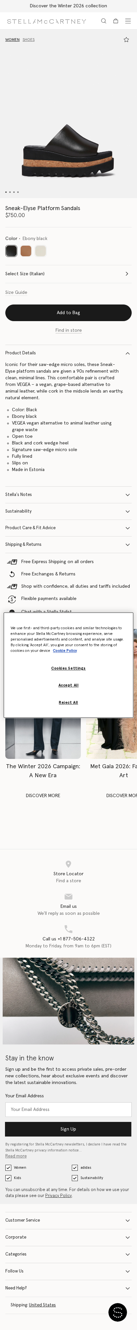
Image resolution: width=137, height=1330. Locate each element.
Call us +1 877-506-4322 (69, 939)
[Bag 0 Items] (116, 21)
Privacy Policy (58, 1196)
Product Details (20, 353)
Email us (69, 906)
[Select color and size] (126, 40)
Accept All (69, 685)
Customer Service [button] (22, 1220)
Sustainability (18, 511)
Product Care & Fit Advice (30, 528)
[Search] (104, 21)
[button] (68, 114)
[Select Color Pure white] (41, 251)
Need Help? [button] (16, 1288)
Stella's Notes (18, 495)
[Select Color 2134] (26, 251)
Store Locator (68, 874)
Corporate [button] (15, 1237)
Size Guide (16, 292)
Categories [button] (16, 1254)
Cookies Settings (68, 668)
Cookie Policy (65, 651)
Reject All (68, 702)
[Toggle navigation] (128, 21)
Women (20, 1167)
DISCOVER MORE (43, 795)
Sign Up (68, 1129)
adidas (85, 1167)
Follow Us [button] (14, 1271)
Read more (16, 1156)
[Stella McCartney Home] (46, 20)
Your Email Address (24, 1096)
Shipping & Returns (23, 545)
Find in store (69, 330)
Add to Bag (68, 312)
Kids (17, 1178)
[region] (68, 665)
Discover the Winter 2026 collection (68, 6)
